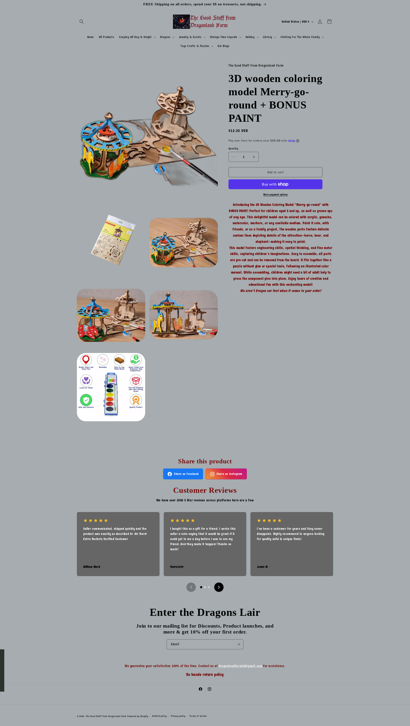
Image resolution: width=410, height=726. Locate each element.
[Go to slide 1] (201, 587)
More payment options (275, 194)
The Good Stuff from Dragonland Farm (106, 716)
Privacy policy (178, 716)
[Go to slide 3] (209, 587)
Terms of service (198, 716)
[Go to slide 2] (205, 587)
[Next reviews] (219, 587)
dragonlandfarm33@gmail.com (241, 666)
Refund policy (159, 716)
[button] (81, 21)
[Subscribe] (238, 644)
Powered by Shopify (137, 716)
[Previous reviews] (191, 587)
